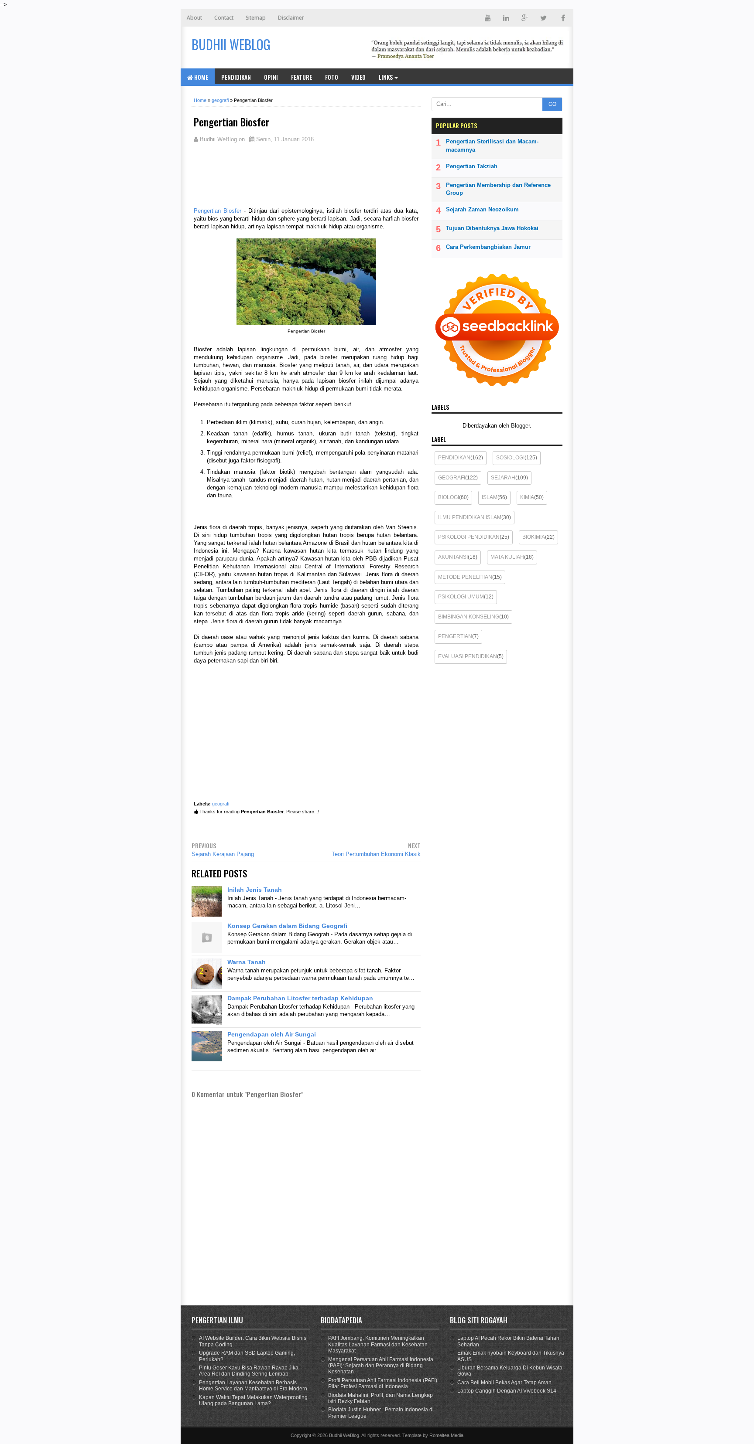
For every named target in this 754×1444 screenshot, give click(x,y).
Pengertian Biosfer (217, 210)
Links (386, 77)
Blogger (520, 425)
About (194, 17)
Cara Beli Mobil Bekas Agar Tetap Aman (504, 1382)
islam (489, 497)
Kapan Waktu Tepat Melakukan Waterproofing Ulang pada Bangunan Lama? (253, 1400)
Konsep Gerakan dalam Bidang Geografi (287, 925)
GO (552, 104)
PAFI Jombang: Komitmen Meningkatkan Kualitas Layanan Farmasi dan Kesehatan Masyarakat (378, 1344)
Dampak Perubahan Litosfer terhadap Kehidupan (300, 998)
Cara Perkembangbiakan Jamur (488, 247)
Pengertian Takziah (471, 166)
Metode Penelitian (465, 577)
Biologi (448, 497)
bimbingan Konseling (468, 617)
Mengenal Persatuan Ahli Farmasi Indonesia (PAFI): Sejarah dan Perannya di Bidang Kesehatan (380, 1365)
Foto (331, 77)
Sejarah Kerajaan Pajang (223, 854)
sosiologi (510, 458)
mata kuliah (507, 557)
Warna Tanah (246, 961)
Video (358, 77)
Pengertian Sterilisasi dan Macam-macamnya (492, 145)
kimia (527, 497)
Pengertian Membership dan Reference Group (498, 189)
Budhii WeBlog (344, 1435)
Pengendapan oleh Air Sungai (271, 1034)
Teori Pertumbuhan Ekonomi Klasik (376, 854)
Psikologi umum (461, 597)
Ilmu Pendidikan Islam (469, 517)
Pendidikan (236, 77)
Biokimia (533, 537)
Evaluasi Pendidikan (467, 656)
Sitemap (256, 17)
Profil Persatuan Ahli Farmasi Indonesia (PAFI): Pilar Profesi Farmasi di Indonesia (383, 1383)
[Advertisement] (263, 176)
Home (200, 77)
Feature (301, 77)
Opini (271, 77)
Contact (223, 17)
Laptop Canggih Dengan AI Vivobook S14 (506, 1391)
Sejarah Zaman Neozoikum (482, 209)
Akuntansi (453, 557)
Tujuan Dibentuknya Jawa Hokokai (492, 228)
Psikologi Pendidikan (469, 537)
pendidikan (454, 458)
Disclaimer (291, 17)
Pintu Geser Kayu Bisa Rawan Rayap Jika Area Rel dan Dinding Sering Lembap (248, 1371)
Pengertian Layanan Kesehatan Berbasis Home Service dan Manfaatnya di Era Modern (253, 1385)
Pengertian (455, 636)
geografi (220, 803)
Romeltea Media (446, 1435)
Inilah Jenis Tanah (254, 889)
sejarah (503, 478)
